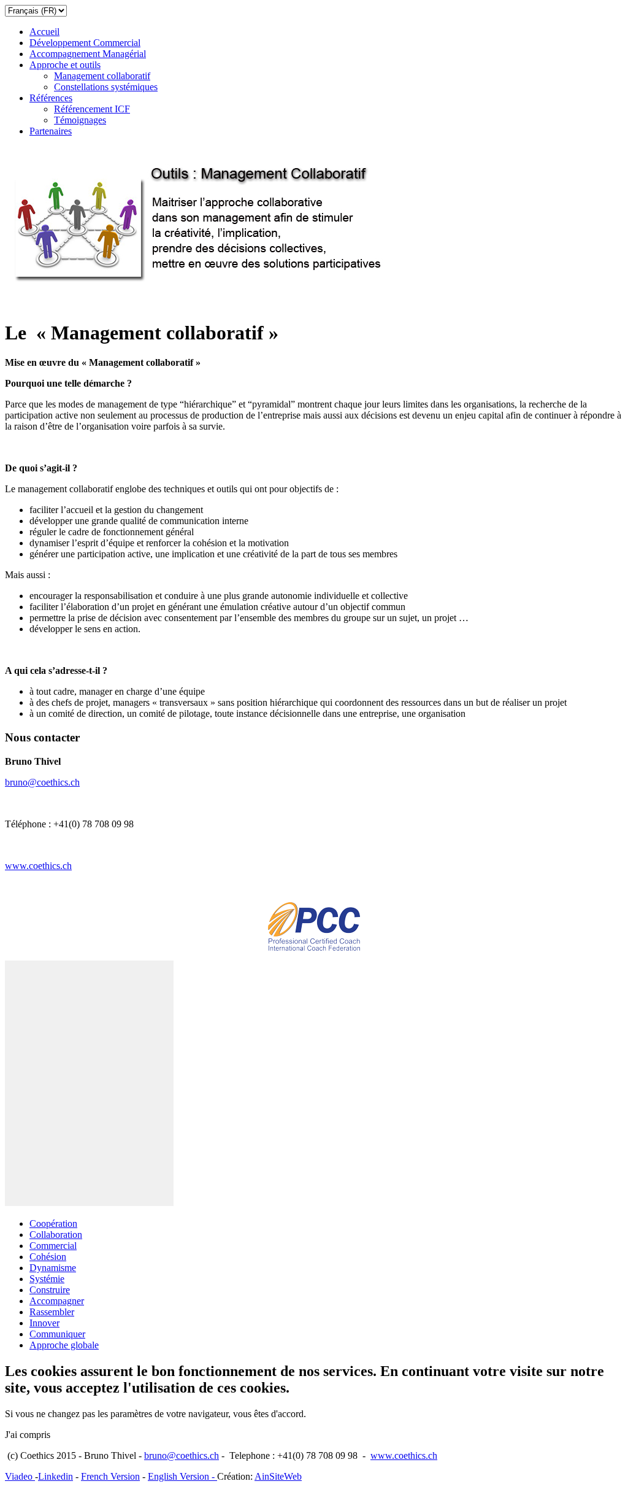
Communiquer (57, 1334)
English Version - (182, 1476)
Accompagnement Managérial (87, 53)
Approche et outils (65, 65)
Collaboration (55, 1234)
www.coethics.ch (38, 865)
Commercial (53, 1245)
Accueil (44, 31)
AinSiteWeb (278, 1476)
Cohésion (47, 1256)
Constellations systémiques (106, 87)
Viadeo (20, 1476)
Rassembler (51, 1312)
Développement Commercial (84, 42)
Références (50, 98)
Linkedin (55, 1476)
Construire (49, 1290)
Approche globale (64, 1345)
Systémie (46, 1279)
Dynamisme (52, 1267)
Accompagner (56, 1301)
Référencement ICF (92, 109)
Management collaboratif (102, 76)
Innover (44, 1323)
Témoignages (80, 120)
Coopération (53, 1223)
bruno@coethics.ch (42, 782)
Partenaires (50, 131)
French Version (110, 1476)
